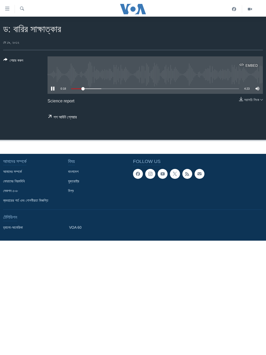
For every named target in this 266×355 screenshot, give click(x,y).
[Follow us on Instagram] (150, 174)
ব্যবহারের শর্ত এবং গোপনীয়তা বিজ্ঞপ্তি (25, 200)
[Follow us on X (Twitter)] (175, 174)
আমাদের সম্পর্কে (12, 171)
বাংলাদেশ (73, 171)
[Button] (13, 61)
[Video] (250, 9)
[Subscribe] (199, 174)
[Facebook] (234, 9)
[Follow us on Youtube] (163, 174)
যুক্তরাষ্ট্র (73, 181)
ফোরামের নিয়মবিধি (14, 181)
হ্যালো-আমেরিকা (13, 227)
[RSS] (187, 174)
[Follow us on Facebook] (138, 174)
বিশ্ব (71, 191)
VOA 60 (75, 227)
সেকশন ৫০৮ (10, 191)
